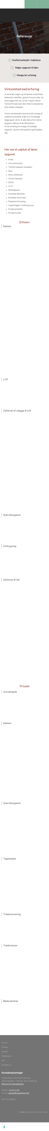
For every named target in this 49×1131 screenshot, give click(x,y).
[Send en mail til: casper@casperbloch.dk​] (43, 4)
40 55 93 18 (14, 1090)
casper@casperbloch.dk (18, 1093)
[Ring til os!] (30, 4)
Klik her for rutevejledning (13, 1084)
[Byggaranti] (8, 1106)
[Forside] (24, 15)
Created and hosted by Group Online (33, 1112)
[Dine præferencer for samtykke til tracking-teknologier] (4, 1127)
